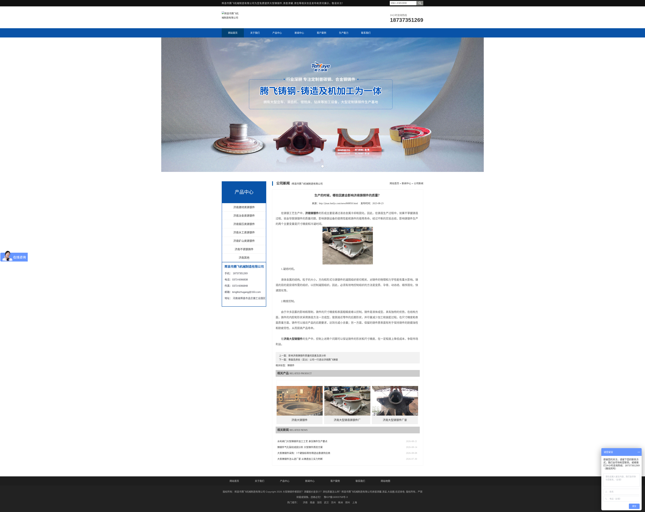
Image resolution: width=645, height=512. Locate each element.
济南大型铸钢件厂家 (395, 420)
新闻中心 (406, 183)
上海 (354, 502)
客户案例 (335, 481)
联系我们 (360, 481)
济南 (305, 502)
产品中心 (284, 481)
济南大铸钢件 (299, 420)
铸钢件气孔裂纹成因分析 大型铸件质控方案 (300, 447)
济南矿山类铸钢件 (244, 240)
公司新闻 (418, 183)
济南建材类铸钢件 (244, 207)
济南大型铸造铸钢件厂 (347, 420)
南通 (312, 502)
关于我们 (259, 481)
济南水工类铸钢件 (244, 232)
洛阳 (319, 502)
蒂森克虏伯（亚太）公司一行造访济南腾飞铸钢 (313, 359)
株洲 (340, 502)
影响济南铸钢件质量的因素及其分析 (307, 355)
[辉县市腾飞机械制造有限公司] (230, 17)
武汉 (326, 502)
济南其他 (244, 257)
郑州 (347, 502)
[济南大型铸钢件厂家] (395, 403)
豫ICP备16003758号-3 (336, 497)
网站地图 (385, 481)
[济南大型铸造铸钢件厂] (347, 403)
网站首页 (394, 183)
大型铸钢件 (276, 3)
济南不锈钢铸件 (244, 249)
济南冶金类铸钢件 (244, 215)
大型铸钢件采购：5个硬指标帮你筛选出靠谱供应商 (303, 453)
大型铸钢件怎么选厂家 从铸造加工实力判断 (300, 459)
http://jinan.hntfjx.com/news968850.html (338, 203)
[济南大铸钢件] (300, 403)
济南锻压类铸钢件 (244, 224)
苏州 (333, 502)
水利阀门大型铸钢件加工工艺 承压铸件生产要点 (302, 441)
